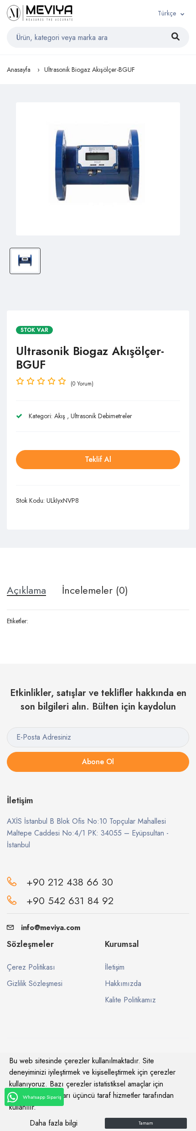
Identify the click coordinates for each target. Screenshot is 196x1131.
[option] (98, 168)
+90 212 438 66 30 (69, 882)
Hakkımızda (123, 983)
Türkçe (167, 13)
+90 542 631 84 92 (69, 900)
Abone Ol (98, 761)
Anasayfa (19, 69)
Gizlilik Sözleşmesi (34, 983)
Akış (59, 415)
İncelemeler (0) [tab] (95, 590)
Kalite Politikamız (130, 1000)
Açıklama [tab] (26, 590)
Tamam (146, 1123)
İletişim (114, 967)
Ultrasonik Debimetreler (101, 415)
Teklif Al (98, 459)
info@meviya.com (50, 927)
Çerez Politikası (31, 967)
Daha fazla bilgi (53, 1123)
